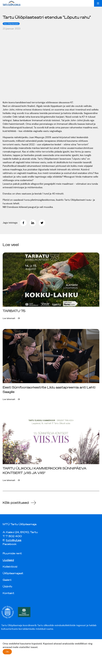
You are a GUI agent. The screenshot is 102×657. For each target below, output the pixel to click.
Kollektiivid (10, 566)
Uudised (8, 560)
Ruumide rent (12, 553)
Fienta (27, 200)
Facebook (10, 544)
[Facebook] (24, 222)
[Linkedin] (34, 222)
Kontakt (8, 593)
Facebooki (8, 203)
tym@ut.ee (13, 540)
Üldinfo (7, 586)
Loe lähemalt (9, 318)
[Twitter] (43, 222)
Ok (7, 651)
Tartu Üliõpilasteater (11, 24)
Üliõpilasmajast (13, 573)
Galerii (7, 579)
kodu (88, 200)
